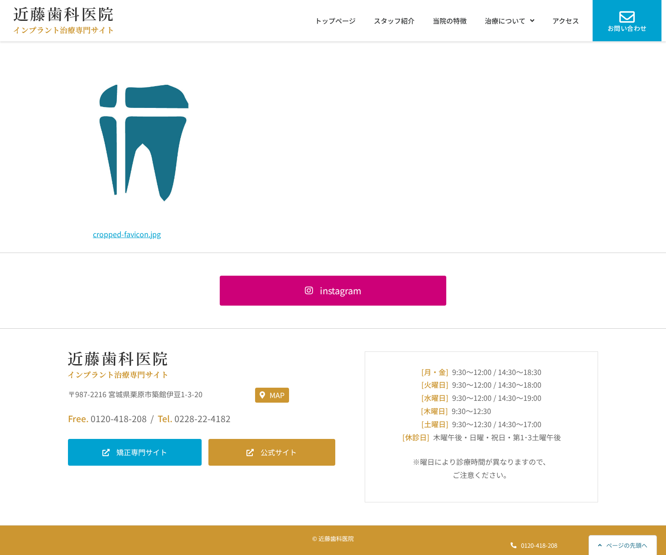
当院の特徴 (450, 20)
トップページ (335, 20)
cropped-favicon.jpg (127, 234)
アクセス (565, 20)
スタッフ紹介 (394, 20)
